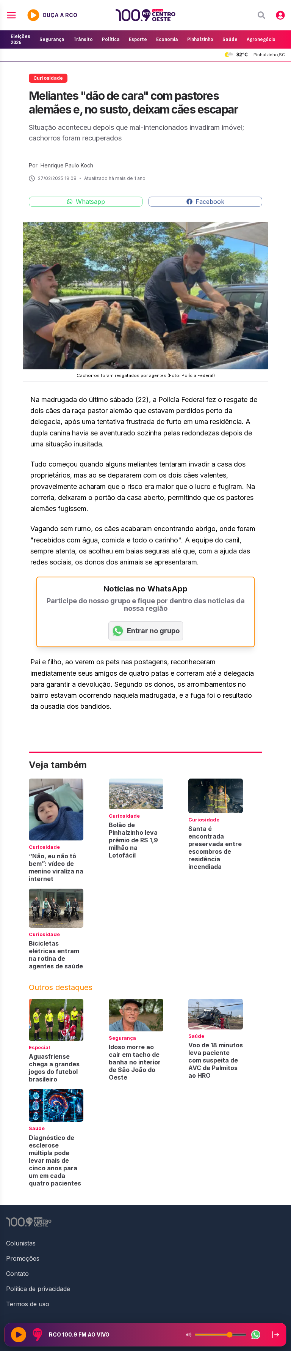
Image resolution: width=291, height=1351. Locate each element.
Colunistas (21, 1243)
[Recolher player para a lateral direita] (275, 1334)
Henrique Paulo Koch (67, 165)
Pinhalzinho (200, 39)
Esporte (138, 39)
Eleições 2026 (20, 39)
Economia (167, 39)
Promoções (22, 1258)
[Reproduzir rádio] (18, 1334)
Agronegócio (261, 39)
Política (111, 39)
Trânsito (83, 39)
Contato (17, 1273)
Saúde (230, 39)
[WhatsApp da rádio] (255, 1334)
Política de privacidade (38, 1289)
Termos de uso (27, 1304)
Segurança (51, 39)
